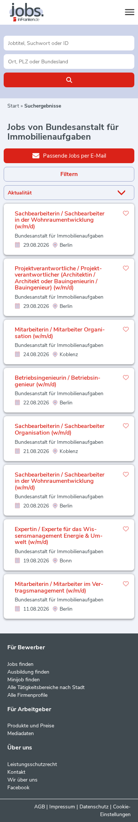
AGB (39, 806)
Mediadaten (20, 733)
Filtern (69, 174)
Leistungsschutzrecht (32, 764)
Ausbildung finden (28, 671)
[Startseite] (33, 12)
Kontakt (16, 772)
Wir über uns (22, 779)
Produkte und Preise (30, 725)
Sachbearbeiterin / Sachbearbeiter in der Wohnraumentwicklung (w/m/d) (60, 220)
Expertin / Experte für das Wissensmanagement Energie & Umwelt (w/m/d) (59, 535)
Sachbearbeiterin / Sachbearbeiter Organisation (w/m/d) (60, 429)
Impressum (62, 806)
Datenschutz (94, 806)
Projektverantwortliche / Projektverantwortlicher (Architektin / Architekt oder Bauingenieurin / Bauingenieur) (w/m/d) (58, 278)
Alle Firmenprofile (27, 695)
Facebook (18, 787)
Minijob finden (23, 679)
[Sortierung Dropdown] (123, 193)
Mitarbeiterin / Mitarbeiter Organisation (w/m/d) (60, 333)
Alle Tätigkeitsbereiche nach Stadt (46, 687)
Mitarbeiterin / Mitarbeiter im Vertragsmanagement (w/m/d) (59, 587)
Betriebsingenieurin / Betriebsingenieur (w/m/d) (57, 381)
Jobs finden (20, 664)
